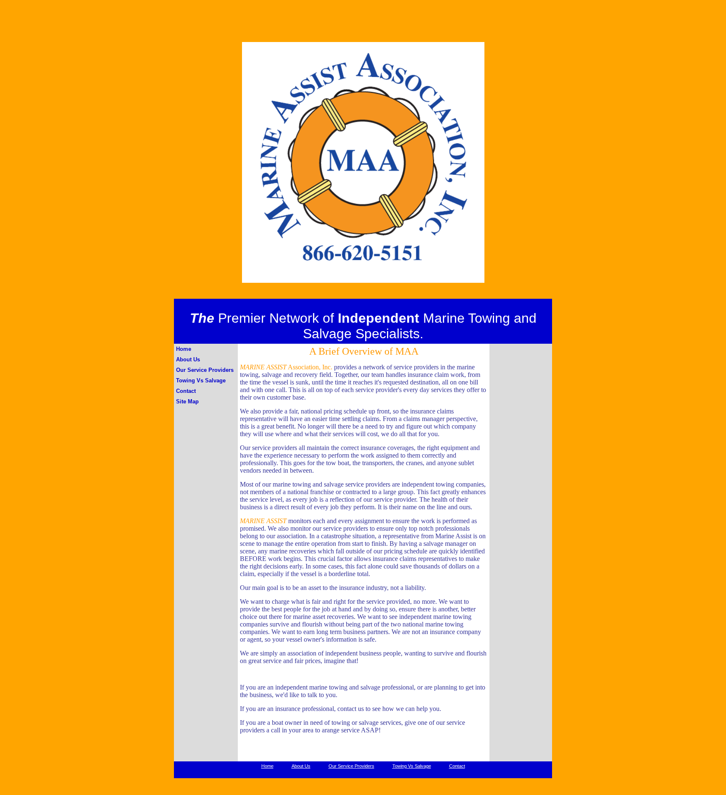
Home (183, 349)
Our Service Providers (205, 370)
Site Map (187, 401)
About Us (188, 359)
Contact (186, 391)
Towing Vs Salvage (201, 380)
